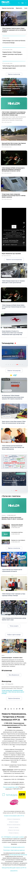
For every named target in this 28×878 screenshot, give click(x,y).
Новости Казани (14, 821)
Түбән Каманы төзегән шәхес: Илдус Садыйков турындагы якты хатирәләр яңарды (14, 30)
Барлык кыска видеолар (14, 259)
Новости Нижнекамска (14, 819)
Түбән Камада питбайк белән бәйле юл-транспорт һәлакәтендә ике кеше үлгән (13, 306)
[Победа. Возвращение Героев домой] (14, 461)
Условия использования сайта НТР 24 (14, 815)
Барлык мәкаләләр (14, 548)
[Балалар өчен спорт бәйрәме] (6, 542)
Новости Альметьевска (14, 824)
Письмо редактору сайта (10, 787)
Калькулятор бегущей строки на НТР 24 (14, 867)
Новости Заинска (14, 832)
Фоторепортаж (21, 473)
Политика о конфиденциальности (14, 847)
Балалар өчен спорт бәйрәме (18, 540)
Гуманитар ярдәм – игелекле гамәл (12, 657)
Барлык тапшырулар (14, 370)
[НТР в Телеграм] (16, 708)
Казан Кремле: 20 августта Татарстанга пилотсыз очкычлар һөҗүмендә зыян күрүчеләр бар (12, 332)
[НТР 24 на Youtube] (8, 708)
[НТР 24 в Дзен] (22, 708)
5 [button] (15, 364)
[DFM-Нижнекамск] (22, 795)
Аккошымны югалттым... (17, 532)
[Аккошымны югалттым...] (6, 534)
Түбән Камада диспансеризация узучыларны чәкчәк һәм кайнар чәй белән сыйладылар (13, 447)
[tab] (12, 24)
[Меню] (25, 3)
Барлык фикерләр (14, 698)
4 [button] (12, 364)
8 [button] (22, 364)
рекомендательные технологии (18, 854)
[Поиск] (18, 3)
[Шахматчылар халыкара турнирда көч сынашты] (6, 526)
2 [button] (8, 364)
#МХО (3, 655)
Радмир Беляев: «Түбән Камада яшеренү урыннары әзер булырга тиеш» (12, 54)
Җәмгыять (19, 8)
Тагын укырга (14, 626)
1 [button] (6, 364)
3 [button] (10, 364)
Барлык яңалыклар (8, 8)
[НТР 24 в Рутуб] (19, 708)
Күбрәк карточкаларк (14, 634)
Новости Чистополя (14, 830)
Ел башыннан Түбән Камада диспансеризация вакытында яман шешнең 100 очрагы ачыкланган (13, 397)
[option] (8, 8)
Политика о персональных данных (14, 850)
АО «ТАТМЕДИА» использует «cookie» (12, 837)
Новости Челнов (14, 827)
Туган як (4, 515)
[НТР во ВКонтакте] (11, 708)
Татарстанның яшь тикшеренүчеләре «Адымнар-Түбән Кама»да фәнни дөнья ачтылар (13, 692)
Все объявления (14, 675)
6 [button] (17, 364)
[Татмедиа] (10, 794)
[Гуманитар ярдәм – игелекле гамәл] (14, 646)
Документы (14, 870)
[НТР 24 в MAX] (5, 708)
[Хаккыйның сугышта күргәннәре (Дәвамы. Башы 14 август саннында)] (14, 505)
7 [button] (19, 364)
